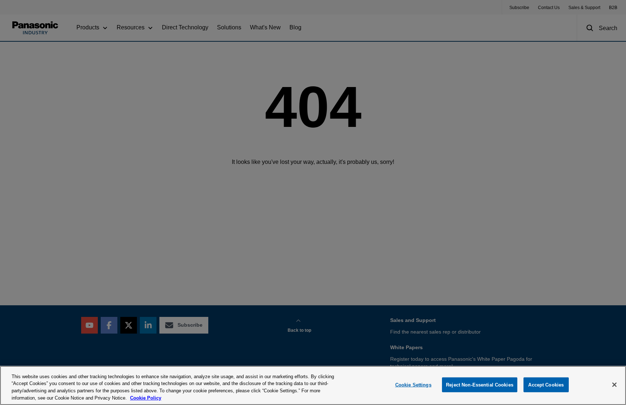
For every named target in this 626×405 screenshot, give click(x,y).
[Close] (614, 385)
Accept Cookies (546, 385)
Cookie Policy (145, 397)
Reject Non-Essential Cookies (479, 385)
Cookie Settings (413, 385)
